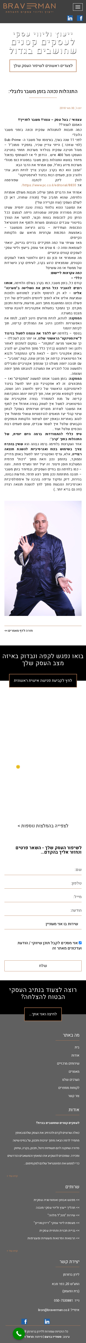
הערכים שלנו (70, 1079)
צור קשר (73, 1095)
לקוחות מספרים (68, 1087)
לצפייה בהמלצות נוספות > (43, 826)
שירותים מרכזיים (68, 1063)
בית (77, 1047)
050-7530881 (63, 1300)
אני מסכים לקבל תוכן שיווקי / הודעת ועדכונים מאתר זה (49, 945)
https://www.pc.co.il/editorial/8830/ (49, 185)
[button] (2, 766)
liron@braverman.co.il (53, 1310)
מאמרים (74, 1071)
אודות (75, 1055)
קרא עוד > (12, 1176)
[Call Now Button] (19, 1334)
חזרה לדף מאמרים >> (18, 630)
